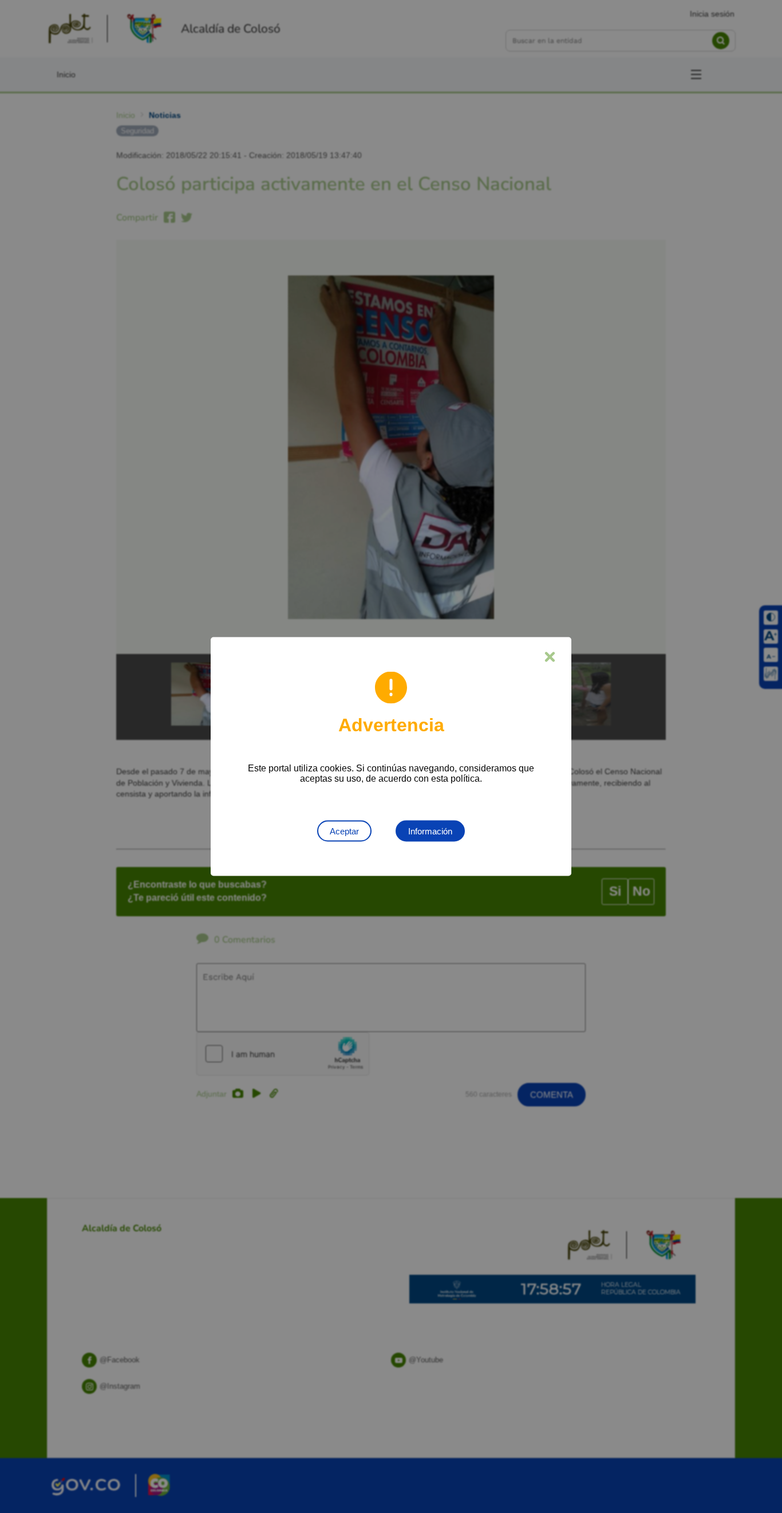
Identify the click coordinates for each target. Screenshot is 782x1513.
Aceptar (344, 831)
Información (430, 831)
